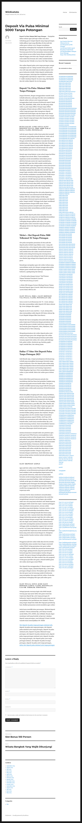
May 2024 (9, 772)
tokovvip (70, 457)
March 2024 (10, 776)
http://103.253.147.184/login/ (66, 559)
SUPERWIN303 (62, 415)
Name (7, 691)
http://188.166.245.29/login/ (66, 519)
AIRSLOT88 (69, 81)
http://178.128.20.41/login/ (66, 552)
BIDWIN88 (68, 108)
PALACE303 (70, 333)
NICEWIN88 (69, 313)
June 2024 (9, 771)
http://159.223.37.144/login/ (66, 514)
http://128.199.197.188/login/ (66, 554)
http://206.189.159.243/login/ (66, 509)
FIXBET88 (61, 189)
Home (65, 12)
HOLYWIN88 (62, 234)
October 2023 (10, 784)
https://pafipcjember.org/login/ (67, 536)
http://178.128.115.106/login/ (66, 510)
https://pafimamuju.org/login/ (67, 524)
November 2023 (11, 782)
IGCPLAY (61, 256)
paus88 (61, 464)
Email (7, 699)
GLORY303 (70, 212)
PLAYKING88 (62, 341)
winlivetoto (8, 40)
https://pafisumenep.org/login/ (67, 534)
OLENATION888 (63, 324)
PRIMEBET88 (69, 371)
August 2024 (10, 767)
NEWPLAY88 (62, 304)
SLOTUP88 (69, 407)
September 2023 (11, 786)
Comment (9, 667)
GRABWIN (73, 225)
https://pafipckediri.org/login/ (67, 525)
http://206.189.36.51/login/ (66, 522)
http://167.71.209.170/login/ (66, 557)
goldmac (61, 474)
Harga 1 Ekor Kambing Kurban (68, 55)
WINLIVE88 (68, 447)
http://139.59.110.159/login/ (66, 562)
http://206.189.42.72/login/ (66, 556)
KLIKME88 (71, 261)
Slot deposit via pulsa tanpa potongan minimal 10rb (36, 625)
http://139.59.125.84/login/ (66, 561)
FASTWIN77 (68, 170)
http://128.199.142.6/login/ (66, 551)
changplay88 (62, 470)
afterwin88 (61, 480)
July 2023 (9, 789)
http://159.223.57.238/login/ (66, 566)
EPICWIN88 (62, 160)
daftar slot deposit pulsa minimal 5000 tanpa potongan (37, 645)
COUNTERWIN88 (63, 127)
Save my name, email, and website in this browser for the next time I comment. (27, 715)
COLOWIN (72, 115)
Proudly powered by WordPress (21, 815)
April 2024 (9, 774)
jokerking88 (67, 490)
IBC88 (67, 244)
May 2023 (9, 792)
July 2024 (9, 769)
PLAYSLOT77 (69, 350)
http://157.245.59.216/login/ (66, 502)
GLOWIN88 (67, 219)
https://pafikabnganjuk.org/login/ (68, 542)
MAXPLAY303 (62, 284)
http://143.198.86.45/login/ (66, 504)
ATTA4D (73, 91)
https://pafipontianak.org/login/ (68, 546)
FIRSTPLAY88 (68, 179)
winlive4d (61, 477)
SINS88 (68, 402)
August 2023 (10, 787)
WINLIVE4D (68, 440)
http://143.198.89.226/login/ (66, 520)
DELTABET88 (71, 138)
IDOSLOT (61, 249)
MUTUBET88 (69, 293)
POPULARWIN (62, 361)
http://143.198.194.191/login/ (66, 564)
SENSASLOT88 (69, 392)
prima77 (67, 455)
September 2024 (11, 766)
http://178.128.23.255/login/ (66, 567)
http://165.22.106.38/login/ (66, 517)
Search (60, 27)
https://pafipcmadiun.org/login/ (67, 537)
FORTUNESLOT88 (63, 195)
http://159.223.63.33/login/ (66, 549)
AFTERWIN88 (62, 76)
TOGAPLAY (68, 433)
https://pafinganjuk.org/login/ (67, 547)
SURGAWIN (69, 423)
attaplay (73, 482)
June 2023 (9, 791)
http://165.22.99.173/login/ (66, 505)
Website (8, 707)
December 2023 (10, 781)
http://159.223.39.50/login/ (66, 512)
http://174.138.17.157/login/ (66, 507)
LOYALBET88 (62, 274)
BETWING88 (71, 98)
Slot (8, 804)
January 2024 (10, 779)
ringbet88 (61, 485)
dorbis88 (74, 492)
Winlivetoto (12, 12)
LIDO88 (61, 269)
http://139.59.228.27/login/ (66, 515)
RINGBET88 (62, 383)
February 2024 (10, 777)
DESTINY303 (62, 150)
